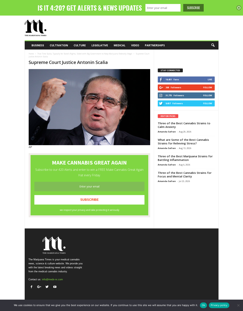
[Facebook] (32, 287)
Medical (119, 45)
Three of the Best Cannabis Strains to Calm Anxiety (184, 125)
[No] (238, 305)
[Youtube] (55, 287)
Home (31, 53)
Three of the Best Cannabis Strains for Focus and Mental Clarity (184, 174)
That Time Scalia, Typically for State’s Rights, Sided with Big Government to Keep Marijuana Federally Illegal (84, 53)
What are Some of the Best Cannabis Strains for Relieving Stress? (183, 141)
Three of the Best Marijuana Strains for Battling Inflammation (185, 158)
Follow (207, 87)
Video (135, 45)
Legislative (100, 45)
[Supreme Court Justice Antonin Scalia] (89, 107)
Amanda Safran (167, 131)
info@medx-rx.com (52, 279)
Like (210, 79)
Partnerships (155, 45)
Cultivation (59, 45)
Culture (80, 45)
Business (38, 45)
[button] (213, 45)
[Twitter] (48, 287)
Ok (203, 305)
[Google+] (40, 287)
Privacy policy (219, 305)
